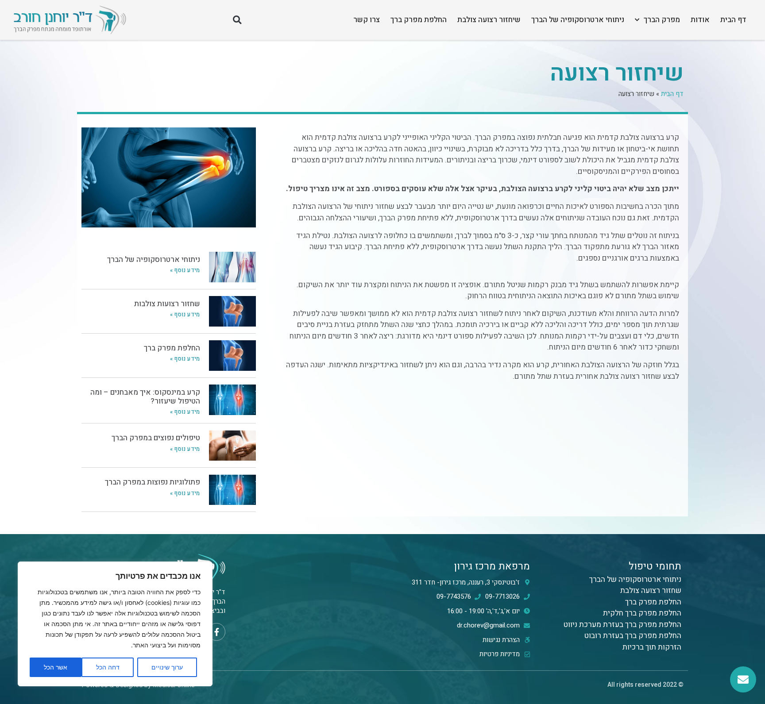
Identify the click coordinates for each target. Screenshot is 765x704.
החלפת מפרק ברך (418, 19)
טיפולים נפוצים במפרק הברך (156, 437)
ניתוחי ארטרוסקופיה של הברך (577, 19)
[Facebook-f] (216, 632)
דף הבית (733, 19)
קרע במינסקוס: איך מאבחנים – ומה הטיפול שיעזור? (145, 397)
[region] (115, 624)
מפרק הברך (662, 19)
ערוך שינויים (167, 667)
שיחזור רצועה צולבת (489, 19)
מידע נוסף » (185, 270)
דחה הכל (108, 667)
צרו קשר (366, 19)
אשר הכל (55, 667)
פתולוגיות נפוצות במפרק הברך (152, 482)
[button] (237, 20)
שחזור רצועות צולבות (167, 303)
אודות (700, 19)
